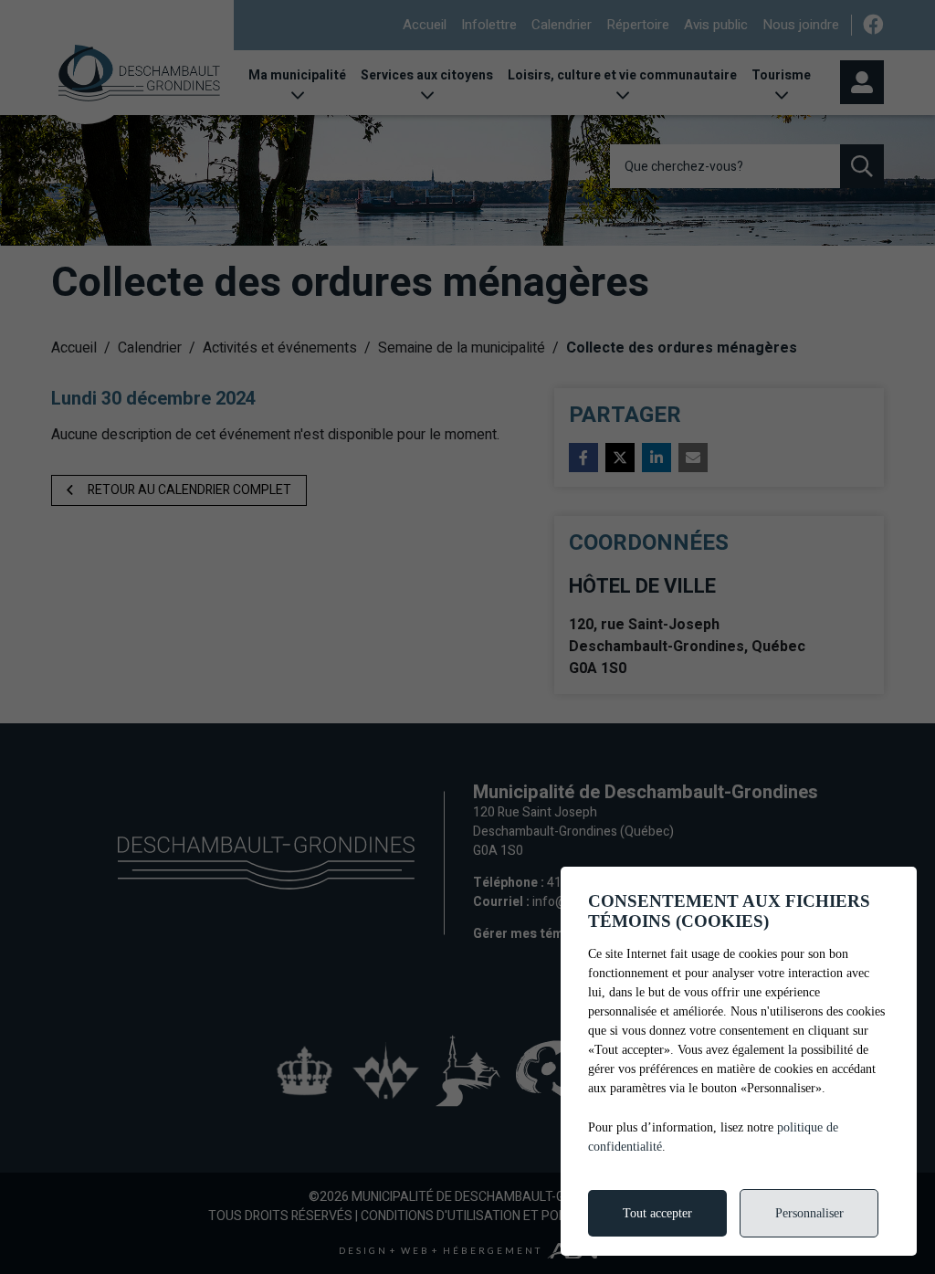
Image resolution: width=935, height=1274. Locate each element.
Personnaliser (809, 1213)
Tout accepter (657, 1213)
